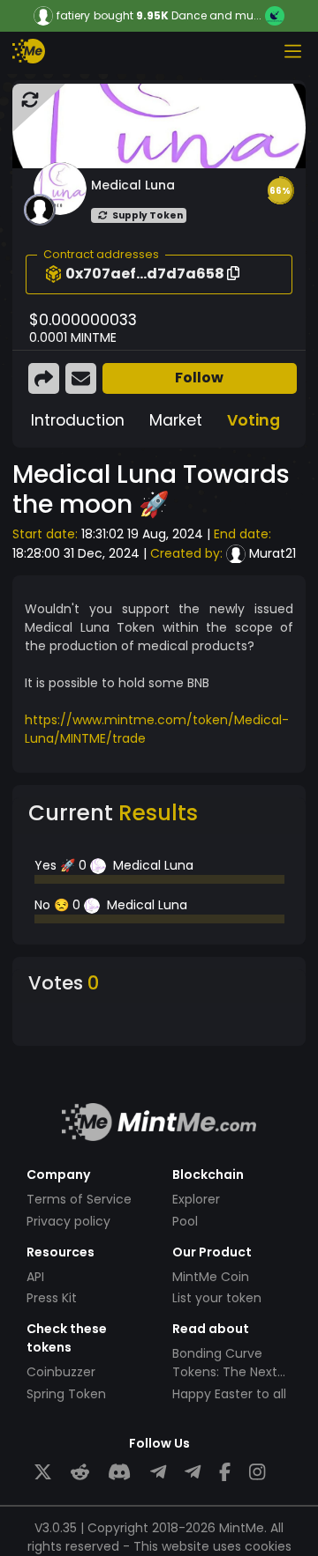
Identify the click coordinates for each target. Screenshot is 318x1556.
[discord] (119, 1473)
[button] (280, 190)
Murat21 (272, 553)
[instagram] (257, 1473)
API (35, 1277)
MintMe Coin (210, 1277)
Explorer (196, 1199)
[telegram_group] (158, 1473)
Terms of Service (79, 1199)
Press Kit (51, 1298)
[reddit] (80, 1473)
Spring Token (66, 1394)
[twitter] (43, 1473)
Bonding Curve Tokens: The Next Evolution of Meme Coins (230, 1381)
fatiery (73, 16)
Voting (253, 420)
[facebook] (225, 1473)
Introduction (78, 420)
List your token (216, 1298)
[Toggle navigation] (292, 51)
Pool (185, 1221)
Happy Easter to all (229, 1394)
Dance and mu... (216, 15)
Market (175, 420)
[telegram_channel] (193, 1473)
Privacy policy (68, 1221)
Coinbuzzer (60, 1372)
